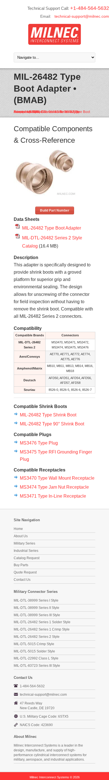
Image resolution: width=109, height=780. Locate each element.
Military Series (24, 543)
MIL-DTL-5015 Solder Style (34, 651)
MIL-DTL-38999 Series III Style (37, 615)
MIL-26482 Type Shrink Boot (48, 414)
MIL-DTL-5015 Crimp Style (34, 644)
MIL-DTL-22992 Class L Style (36, 658)
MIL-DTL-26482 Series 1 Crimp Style (42, 629)
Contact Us (22, 580)
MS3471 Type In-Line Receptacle (53, 495)
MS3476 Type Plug (39, 442)
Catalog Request (26, 558)
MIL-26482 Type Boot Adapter (51, 227)
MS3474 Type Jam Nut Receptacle (54, 486)
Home (18, 529)
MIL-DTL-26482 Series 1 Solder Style (42, 622)
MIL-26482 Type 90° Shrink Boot (52, 423)
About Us (21, 536)
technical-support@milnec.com (81, 16)
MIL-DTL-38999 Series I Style (36, 600)
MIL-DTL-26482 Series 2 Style (37, 637)
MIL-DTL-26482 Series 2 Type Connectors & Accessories (47, 112)
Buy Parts (21, 565)
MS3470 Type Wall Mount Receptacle (57, 477)
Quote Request (25, 572)
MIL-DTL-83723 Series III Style (37, 666)
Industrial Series (26, 551)
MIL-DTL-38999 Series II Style (36, 608)
